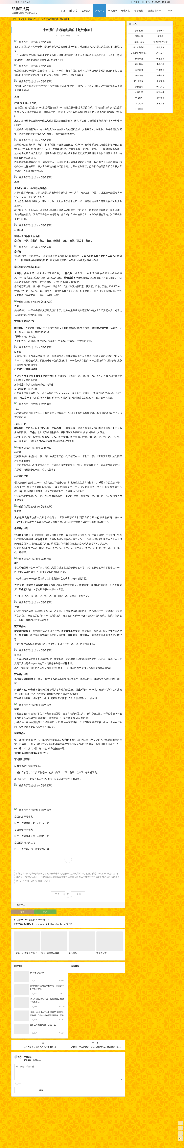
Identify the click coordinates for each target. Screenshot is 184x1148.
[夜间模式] (180, 1138)
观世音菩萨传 (154, 10)
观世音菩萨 (139, 81)
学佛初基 (138, 10)
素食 (22, 912)
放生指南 (139, 75)
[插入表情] (120, 1084)
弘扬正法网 (20, 9)
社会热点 (160, 30)
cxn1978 (24, 920)
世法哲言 (139, 109)
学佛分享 (160, 75)
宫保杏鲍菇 (101, 953)
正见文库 (139, 103)
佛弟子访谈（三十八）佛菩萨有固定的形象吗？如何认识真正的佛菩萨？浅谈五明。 (47, 1015)
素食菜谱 (139, 70)
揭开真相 (160, 47)
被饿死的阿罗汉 (37, 972)
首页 (63, 10)
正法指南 (160, 98)
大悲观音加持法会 (139, 53)
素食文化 (99, 10)
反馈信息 (156, 2)
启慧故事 (139, 36)
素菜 (45, 912)
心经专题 (139, 58)
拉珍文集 (160, 103)
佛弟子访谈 (139, 42)
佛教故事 (160, 58)
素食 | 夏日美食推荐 (50, 953)
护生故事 (160, 70)
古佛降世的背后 (160, 42)
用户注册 (135, 2)
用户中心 (146, 2)
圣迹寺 (160, 36)
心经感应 (160, 53)
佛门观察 (73, 10)
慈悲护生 (125, 10)
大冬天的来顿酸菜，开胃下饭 (43, 1025)
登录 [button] (17, 2)
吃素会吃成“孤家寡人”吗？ (25, 953)
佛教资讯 (112, 10)
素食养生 (32, 19)
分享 (79, 894)
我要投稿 (166, 2)
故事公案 (86, 10)
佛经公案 (160, 64)
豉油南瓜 (73, 953)
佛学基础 (139, 30)
